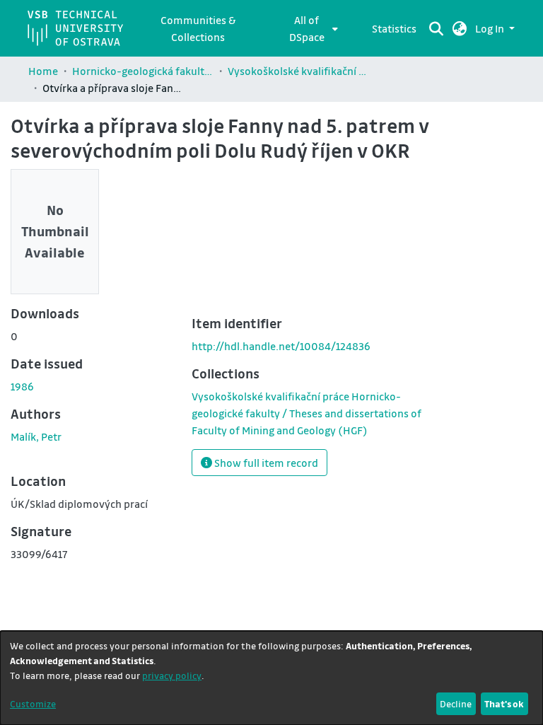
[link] (306, 413)
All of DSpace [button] (307, 28)
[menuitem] (310, 28)
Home (43, 71)
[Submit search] (436, 28)
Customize (33, 703)
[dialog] (271, 678)
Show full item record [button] (265, 463)
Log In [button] (490, 28)
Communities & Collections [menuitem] (197, 28)
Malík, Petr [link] (36, 436)
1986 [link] (22, 386)
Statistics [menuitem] (394, 28)
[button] (460, 28)
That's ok (504, 703)
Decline (456, 703)
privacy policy (172, 675)
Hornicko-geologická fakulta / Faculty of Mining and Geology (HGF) (143, 71)
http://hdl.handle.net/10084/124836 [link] (281, 346)
